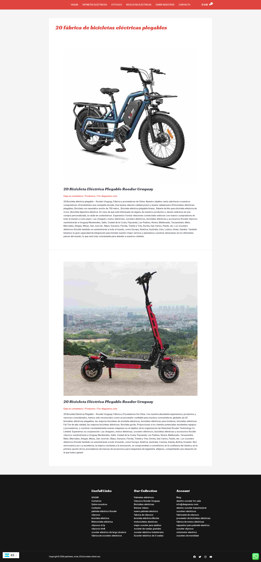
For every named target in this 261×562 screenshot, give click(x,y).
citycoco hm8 (98, 528)
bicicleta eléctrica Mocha (146, 518)
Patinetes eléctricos (95, 4)
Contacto (184, 4)
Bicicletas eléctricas (138, 4)
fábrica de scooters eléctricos (106, 535)
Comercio (96, 501)
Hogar (74, 4)
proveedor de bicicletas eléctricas (193, 518)
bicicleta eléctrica (100, 518)
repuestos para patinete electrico (193, 525)
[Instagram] (205, 557)
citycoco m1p (98, 525)
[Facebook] (194, 557)
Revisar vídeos (141, 508)
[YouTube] (211, 557)
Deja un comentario (73, 196)
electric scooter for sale (188, 501)
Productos (90, 196)
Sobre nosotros (165, 4)
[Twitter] (200, 557)
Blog (178, 497)
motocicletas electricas (146, 522)
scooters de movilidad (187, 535)
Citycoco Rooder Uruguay (147, 501)
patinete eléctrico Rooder (104, 511)
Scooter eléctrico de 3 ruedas (149, 535)
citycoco (95, 515)
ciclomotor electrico (186, 532)
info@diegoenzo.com (187, 504)
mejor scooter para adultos (147, 525)
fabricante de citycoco (187, 515)
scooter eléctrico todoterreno (149, 532)
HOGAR (95, 497)
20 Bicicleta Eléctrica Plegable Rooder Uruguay (108, 189)
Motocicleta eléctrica (102, 522)
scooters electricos (186, 511)
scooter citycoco (185, 528)
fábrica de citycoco (143, 515)
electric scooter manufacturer (191, 508)
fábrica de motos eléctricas (190, 522)
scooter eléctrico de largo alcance (108, 532)
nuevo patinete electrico (146, 511)
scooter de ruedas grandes (147, 528)
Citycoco (116, 4)
